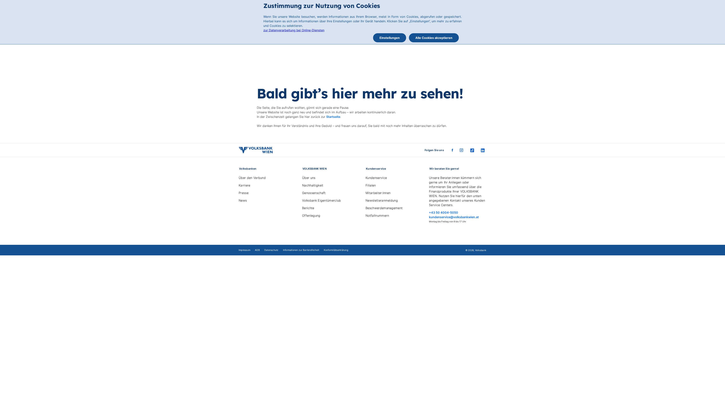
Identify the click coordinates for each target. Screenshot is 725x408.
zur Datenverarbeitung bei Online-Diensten (293, 30)
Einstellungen (389, 38)
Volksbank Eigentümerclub (321, 200)
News (243, 200)
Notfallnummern (377, 215)
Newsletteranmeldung (382, 200)
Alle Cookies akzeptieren (433, 38)
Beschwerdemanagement (384, 208)
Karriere (244, 185)
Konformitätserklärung (336, 250)
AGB (257, 250)
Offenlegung (311, 215)
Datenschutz (271, 250)
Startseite (333, 117)
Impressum (244, 250)
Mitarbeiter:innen (378, 193)
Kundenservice (376, 178)
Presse (243, 193)
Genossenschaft (313, 193)
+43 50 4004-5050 (443, 212)
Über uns (308, 178)
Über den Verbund (252, 178)
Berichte (308, 208)
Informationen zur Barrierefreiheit (301, 250)
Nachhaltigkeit (312, 185)
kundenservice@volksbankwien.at (454, 217)
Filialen (371, 185)
